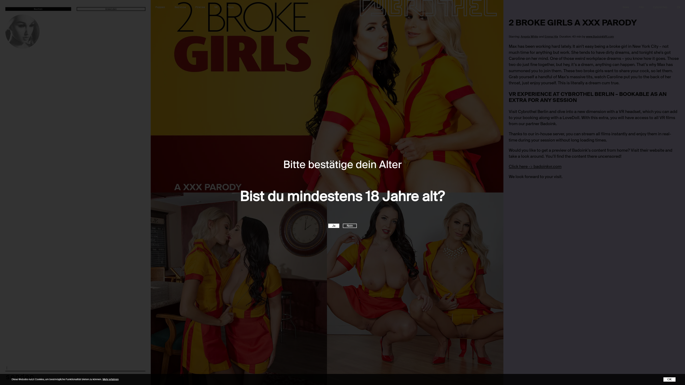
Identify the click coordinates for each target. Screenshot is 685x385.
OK (669, 379)
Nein (350, 226)
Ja (333, 226)
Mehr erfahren (111, 379)
